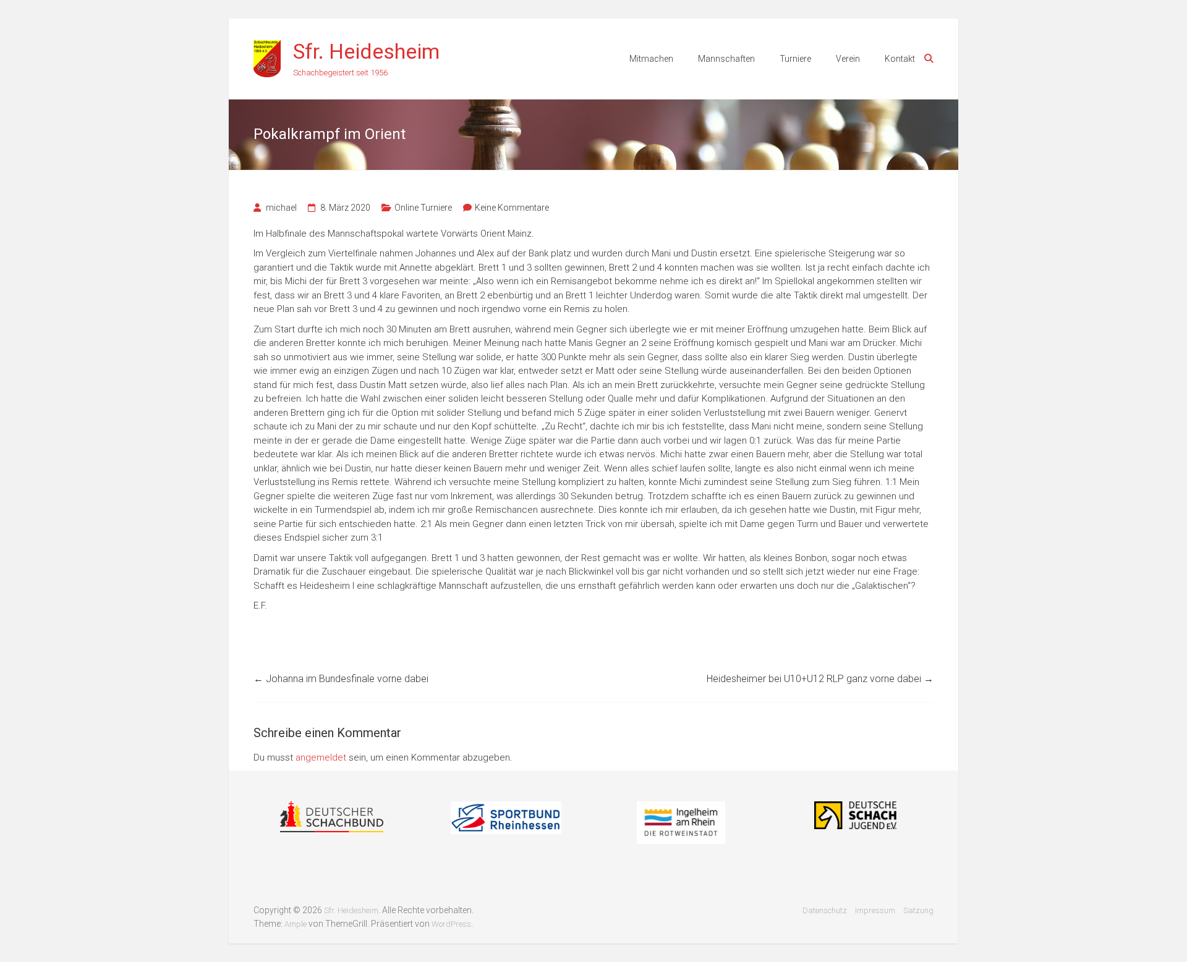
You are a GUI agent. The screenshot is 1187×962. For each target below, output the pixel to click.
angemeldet (321, 757)
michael (281, 208)
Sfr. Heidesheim (366, 51)
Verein (848, 59)
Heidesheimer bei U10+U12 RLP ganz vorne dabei (820, 679)
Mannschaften (726, 59)
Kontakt (900, 59)
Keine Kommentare (512, 208)
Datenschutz (824, 910)
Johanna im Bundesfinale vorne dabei (340, 679)
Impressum (875, 910)
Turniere (795, 59)
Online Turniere (423, 208)
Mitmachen (651, 59)
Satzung (918, 910)
